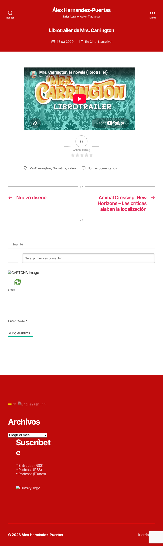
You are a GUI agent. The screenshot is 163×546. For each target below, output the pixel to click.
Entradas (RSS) (30, 465)
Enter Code (17, 321)
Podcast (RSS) (30, 470)
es (14, 404)
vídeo (72, 168)
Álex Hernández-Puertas (81, 10)
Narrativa (105, 42)
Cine (93, 42)
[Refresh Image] (23, 282)
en (43, 404)
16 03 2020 (65, 42)
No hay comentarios (102, 168)
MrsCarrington (40, 168)
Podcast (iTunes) (32, 474)
